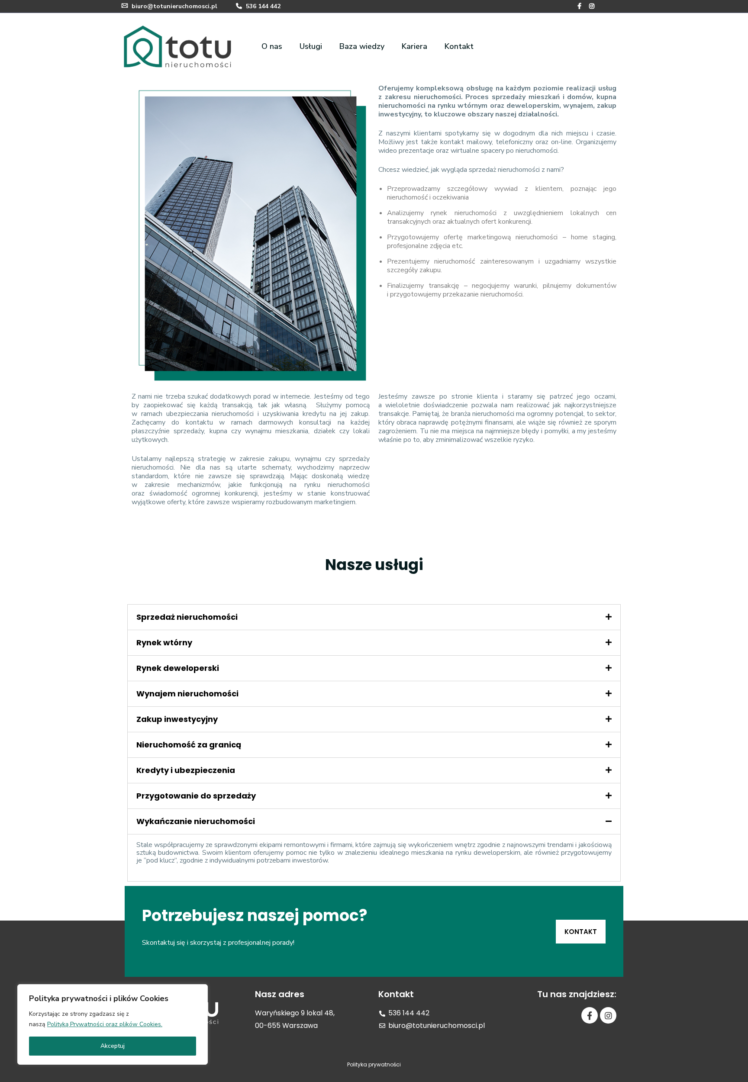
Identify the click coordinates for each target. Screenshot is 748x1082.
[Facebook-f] (589, 1015)
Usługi (311, 46)
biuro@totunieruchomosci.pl (174, 6)
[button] (580, 931)
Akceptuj (112, 1046)
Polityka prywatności (374, 1064)
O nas (271, 46)
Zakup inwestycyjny (177, 719)
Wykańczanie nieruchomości (195, 821)
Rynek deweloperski (177, 668)
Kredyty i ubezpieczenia (185, 770)
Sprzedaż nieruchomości (187, 617)
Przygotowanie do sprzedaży (196, 795)
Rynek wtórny (164, 642)
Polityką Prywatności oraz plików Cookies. (104, 1024)
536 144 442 (262, 6)
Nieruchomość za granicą (188, 744)
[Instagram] (608, 1015)
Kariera (414, 46)
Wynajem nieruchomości (187, 693)
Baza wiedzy (361, 46)
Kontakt (459, 46)
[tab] (374, 617)
